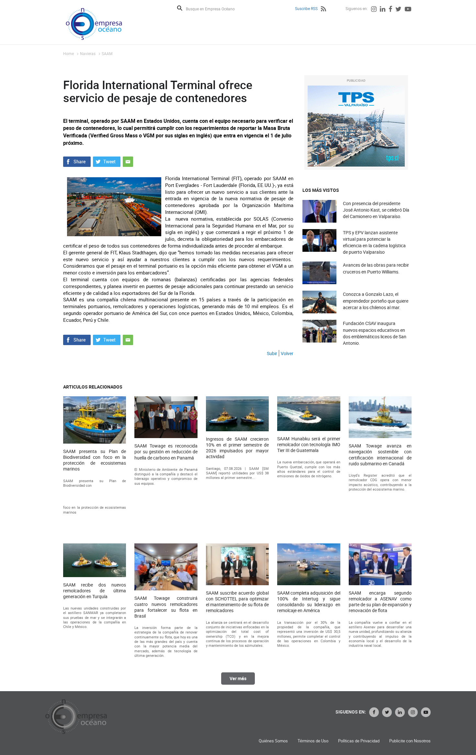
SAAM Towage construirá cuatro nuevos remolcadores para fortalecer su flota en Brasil (165, 607)
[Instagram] (374, 9)
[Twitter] (398, 9)
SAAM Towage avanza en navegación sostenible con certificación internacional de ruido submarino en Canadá (380, 455)
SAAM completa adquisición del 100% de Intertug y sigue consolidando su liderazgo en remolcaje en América (308, 602)
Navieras (88, 53)
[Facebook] (390, 9)
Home (68, 53)
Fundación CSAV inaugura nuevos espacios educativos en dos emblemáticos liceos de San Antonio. (374, 333)
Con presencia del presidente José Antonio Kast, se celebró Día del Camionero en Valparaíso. (376, 209)
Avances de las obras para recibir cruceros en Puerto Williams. (376, 268)
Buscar (179, 8)
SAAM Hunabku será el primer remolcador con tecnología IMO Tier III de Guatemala (308, 444)
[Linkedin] (382, 9)
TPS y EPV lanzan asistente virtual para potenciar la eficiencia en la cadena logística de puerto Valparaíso (374, 242)
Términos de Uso (313, 741)
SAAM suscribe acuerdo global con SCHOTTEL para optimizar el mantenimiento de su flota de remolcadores (237, 602)
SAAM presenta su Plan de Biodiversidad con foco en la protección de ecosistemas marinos (94, 460)
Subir (272, 353)
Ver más (238, 678)
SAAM (107, 53)
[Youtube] (408, 9)
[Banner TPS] (356, 126)
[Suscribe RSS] (323, 9)
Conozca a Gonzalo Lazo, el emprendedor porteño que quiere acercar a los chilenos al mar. (375, 300)
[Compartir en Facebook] (77, 161)
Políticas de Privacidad (359, 741)
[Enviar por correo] (128, 161)
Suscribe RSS (306, 8)
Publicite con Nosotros (410, 741)
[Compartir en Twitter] (106, 161)
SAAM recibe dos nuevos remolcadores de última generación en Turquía (94, 590)
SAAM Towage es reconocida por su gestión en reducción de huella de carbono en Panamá (165, 451)
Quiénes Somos (273, 741)
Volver (287, 353)
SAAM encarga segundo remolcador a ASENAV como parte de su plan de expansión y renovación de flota (380, 602)
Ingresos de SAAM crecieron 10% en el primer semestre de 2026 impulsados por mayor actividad (237, 448)
